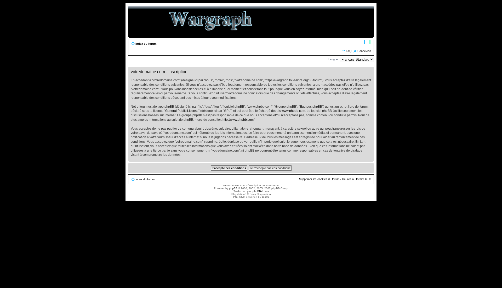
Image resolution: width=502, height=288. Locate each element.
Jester (265, 196)
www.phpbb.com (293, 111)
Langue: (333, 59)
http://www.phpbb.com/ (238, 120)
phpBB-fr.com (261, 191)
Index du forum (146, 43)
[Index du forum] (210, 21)
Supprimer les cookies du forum (319, 179)
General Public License (181, 111)
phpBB (233, 188)
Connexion (364, 51)
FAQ (349, 51)
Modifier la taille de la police (367, 42)
